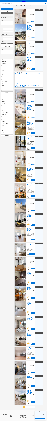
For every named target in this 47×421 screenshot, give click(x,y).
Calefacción (4, 103)
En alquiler (6, 12)
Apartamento (4, 61)
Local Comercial (4, 81)
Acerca (11, 415)
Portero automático (5, 127)
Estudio (3, 68)
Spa (3, 132)
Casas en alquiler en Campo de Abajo (35, 73)
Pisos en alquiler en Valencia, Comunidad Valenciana (22, 85)
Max (1, 31)
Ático (3, 65)
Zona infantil (4, 130)
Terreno (3, 83)
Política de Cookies (22, 416)
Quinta (3, 76)
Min (1, 29)
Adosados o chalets (7, 46)
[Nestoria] (23, 1)
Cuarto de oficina (5, 123)
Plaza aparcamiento (5, 105)
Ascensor (3, 101)
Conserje (3, 119)
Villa (3, 74)
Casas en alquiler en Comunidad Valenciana (22, 7)
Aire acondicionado (5, 94)
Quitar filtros (7, 135)
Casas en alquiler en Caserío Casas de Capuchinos (22, 73)
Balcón (3, 97)
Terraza (3, 99)
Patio (3, 125)
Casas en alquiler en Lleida (23, 83)
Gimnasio (3, 116)
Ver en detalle (33, 21)
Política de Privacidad (23, 415)
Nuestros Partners (33, 415)
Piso (3, 59)
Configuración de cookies (23, 417)
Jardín (3, 108)
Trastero (3, 110)
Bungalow (3, 79)
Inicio (15, 7)
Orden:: (7, 15)
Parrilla (3, 121)
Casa (3, 72)
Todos (7, 43)
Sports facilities (4, 114)
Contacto (11, 416)
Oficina (3, 87)
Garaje (3, 85)
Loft (3, 70)
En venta (7, 11)
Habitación (4, 63)
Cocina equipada (5, 92)
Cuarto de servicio (5, 112)
